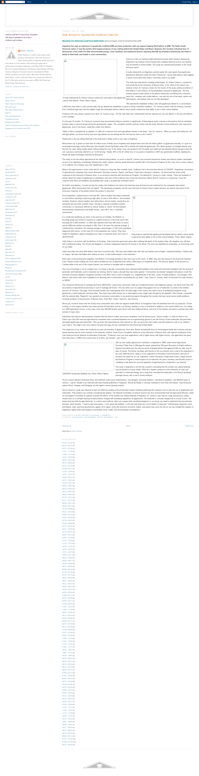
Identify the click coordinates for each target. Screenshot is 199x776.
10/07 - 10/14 (67, 652)
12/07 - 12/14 (67, 606)
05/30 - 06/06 (67, 509)
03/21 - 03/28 (67, 526)
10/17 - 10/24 (67, 480)
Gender (8, 224)
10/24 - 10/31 (67, 477)
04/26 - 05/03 (67, 592)
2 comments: (106, 415)
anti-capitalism (10, 175)
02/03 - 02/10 (67, 635)
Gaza (7, 221)
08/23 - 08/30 (67, 566)
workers (8, 301)
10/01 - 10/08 (67, 721)
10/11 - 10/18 (67, 552)
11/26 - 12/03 (67, 710)
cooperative (9, 197)
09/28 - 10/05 (67, 612)
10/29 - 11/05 (67, 716)
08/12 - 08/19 (67, 667)
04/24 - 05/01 (67, 466)
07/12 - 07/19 (67, 575)
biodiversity (78, 417)
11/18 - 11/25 (67, 644)
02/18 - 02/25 (67, 698)
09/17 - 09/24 (67, 727)
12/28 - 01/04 (67, 604)
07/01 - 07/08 (67, 675)
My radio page (10, 107)
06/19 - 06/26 (67, 463)
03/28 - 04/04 (67, 523)
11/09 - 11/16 (67, 609)
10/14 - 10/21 (67, 650)
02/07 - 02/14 (67, 535)
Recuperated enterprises (14, 270)
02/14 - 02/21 (67, 532)
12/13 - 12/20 (67, 540)
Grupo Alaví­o (10, 100)
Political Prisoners (12, 261)
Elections (8, 209)
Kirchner (8, 243)
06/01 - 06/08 (67, 618)
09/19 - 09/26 (67, 489)
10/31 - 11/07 (67, 474)
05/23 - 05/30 (67, 512)
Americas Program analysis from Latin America (22, 125)
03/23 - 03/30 (67, 443)
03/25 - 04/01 (67, 693)
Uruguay (8, 286)
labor (7, 249)
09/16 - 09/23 (67, 661)
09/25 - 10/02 (67, 460)
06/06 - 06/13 (67, 506)
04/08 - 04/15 (67, 690)
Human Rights (10, 230)
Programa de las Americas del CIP (17, 128)
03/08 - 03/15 (67, 595)
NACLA (8, 113)
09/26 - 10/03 (67, 486)
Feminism (8, 215)
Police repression (11, 258)
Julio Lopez (9, 240)
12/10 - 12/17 (67, 707)
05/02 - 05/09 (67, 517)
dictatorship (9, 206)
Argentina (9, 178)
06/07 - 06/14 (67, 586)
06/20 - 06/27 (67, 503)
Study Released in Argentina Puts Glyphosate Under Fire (90, 34)
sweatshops (9, 280)
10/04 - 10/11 (67, 555)
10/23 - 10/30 (67, 457)
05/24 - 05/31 (67, 589)
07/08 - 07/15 (67, 673)
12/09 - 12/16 (67, 638)
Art (6, 181)
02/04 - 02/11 (67, 701)
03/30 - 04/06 (67, 629)
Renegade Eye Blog (12, 122)
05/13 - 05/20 (67, 448)
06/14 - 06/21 (67, 583)
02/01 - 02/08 (67, 598)
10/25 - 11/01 (67, 546)
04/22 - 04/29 (67, 687)
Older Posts (189, 426)
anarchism (9, 172)
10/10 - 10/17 (67, 483)
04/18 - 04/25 (67, 520)
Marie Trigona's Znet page (14, 103)
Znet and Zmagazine (12, 116)
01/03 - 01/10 (67, 537)
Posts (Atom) (77, 431)
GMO (7, 227)
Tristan (7, 283)
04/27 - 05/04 (67, 624)
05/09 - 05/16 (67, 514)
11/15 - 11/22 (67, 543)
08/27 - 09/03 (67, 730)
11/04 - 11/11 (67, 647)
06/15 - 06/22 (67, 615)
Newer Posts (66, 426)
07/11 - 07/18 (67, 500)
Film (7, 218)
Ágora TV (8, 169)
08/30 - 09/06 (67, 563)
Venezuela (9, 289)
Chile (7, 190)
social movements (105, 417)
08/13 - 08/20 (67, 733)
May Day (8, 252)
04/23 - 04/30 (67, 744)
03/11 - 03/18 (67, 696)
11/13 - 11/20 (67, 451)
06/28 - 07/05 (67, 578)
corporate (8, 200)
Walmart (8, 292)
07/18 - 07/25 (67, 497)
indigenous (9, 237)
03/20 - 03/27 (67, 468)
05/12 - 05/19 (67, 445)
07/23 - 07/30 (67, 739)
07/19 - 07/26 (67, 572)
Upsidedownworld (12, 119)
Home (128, 426)
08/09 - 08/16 (67, 569)
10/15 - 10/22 (67, 719)
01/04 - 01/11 (67, 601)
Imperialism (9, 233)
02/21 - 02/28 (67, 529)
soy (116, 417)
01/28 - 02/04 (67, 704)
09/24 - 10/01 (67, 724)
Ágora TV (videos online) (14, 97)
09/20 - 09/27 (67, 560)
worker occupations (12, 298)
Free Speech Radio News (14, 110)
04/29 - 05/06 (67, 684)
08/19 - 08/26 (67, 664)
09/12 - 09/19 (67, 491)
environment (90, 417)
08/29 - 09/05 (67, 494)
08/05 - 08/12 (67, 670)
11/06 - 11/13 (67, 454)
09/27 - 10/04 (67, 558)
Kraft (7, 246)
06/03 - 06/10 (67, 678)
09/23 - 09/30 (67, 658)
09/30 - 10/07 (67, 655)
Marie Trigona (27, 51)
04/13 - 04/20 (67, 627)
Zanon (7, 304)
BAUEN (8, 184)
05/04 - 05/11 (67, 621)
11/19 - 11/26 (67, 713)
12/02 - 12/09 (67, 641)
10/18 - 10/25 (67, 549)
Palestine (8, 255)
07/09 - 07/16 (67, 742)
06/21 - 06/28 (67, 581)
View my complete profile (17, 86)
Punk (7, 267)
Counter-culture (11, 203)
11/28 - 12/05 (67, 471)
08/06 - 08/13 (67, 736)
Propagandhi (10, 264)
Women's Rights (11, 295)
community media (12, 194)
